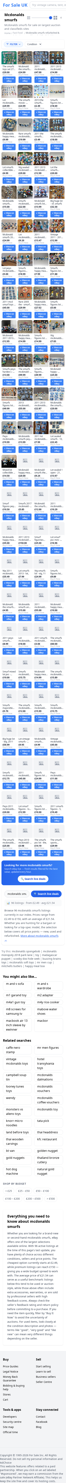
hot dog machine (12, 1171)
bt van (10, 1151)
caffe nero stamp (13, 1050)
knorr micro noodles (14, 1123)
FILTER (13, 44)
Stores (7, 1394)
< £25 (8, 1191)
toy (37, 955)
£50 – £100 (42, 1191)
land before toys (17, 1132)
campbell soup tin (16, 1077)
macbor (42, 1021)
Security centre (12, 1422)
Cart (5, 1399)
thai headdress (47, 1132)
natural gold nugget (45, 1171)
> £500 (51, 1198)
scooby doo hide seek (26, 958)
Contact (40, 1416)
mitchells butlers (11, 966)
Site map (8, 1427)
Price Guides (10, 1366)
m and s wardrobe (44, 986)
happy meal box (35, 966)
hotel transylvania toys (45, 1063)
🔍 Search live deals (46, 894)
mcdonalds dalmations (45, 1077)
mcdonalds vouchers (45, 1088)
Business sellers (46, 1376)
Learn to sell (43, 1371)
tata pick (43, 1121)
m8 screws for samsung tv (16, 1011)
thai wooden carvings (14, 1141)
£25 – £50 (24, 1191)
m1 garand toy (16, 995)
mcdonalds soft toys (21, 962)
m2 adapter (45, 995)
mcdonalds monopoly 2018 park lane (29, 953)
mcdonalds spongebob (26, 951)
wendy (10, 1098)
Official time (10, 1432)
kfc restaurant (47, 1139)
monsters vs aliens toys (14, 1111)
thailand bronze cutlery (48, 1160)
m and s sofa (15, 984)
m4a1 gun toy (15, 1002)
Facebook (41, 1422)
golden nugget (47, 1151)
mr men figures (48, 1048)
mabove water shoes (47, 1011)
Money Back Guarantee (10, 1378)
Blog (38, 1427)
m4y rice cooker (48, 1002)
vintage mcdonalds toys (17, 1061)
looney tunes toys (15, 1088)
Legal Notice (10, 1371)
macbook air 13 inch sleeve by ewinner (16, 1025)
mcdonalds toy (47, 1109)
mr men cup (44, 962)
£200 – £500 (33, 1198)
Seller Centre (44, 1382)
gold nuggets (15, 1158)
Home (7, 33)
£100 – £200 (12, 1198)
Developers (10, 1416)
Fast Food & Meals (18, 34)
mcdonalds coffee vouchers (48, 1100)
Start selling (43, 1366)
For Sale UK (15, 5)
